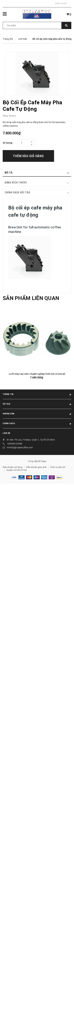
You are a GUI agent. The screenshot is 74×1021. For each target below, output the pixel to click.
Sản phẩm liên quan (31, 298)
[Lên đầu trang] (62, 1013)
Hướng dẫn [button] (8, 414)
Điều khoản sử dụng (12, 467)
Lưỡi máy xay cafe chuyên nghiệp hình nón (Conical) (37, 374)
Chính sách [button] (9, 423)
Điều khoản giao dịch (36, 467)
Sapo (43, 461)
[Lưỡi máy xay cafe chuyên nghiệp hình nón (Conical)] (37, 339)
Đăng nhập (61, 3)
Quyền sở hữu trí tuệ (16, 470)
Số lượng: (8, 143)
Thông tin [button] (8, 394)
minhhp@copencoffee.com (20, 447)
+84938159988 (14, 443)
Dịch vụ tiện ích (57, 467)
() (70, 14)
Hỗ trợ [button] (6, 404)
